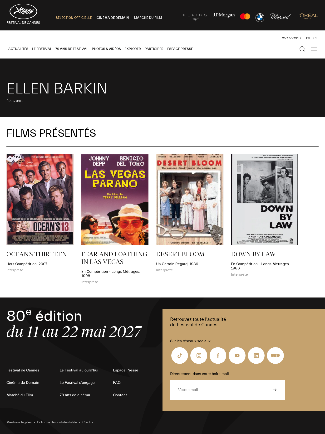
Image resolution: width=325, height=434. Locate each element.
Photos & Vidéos (106, 49)
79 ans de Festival (71, 49)
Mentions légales (19, 422)
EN (315, 37)
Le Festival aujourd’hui (79, 370)
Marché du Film (19, 395)
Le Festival (42, 49)
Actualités (18, 49)
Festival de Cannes (22, 370)
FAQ (117, 382)
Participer (154, 49)
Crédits (87, 422)
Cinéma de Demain (22, 382)
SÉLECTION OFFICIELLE (74, 18)
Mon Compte (291, 37)
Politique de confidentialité (57, 422)
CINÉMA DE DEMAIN (113, 18)
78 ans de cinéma (75, 395)
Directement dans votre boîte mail (199, 374)
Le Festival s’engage (77, 382)
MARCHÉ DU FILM (148, 18)
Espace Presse (180, 49)
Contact (120, 395)
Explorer (133, 49)
